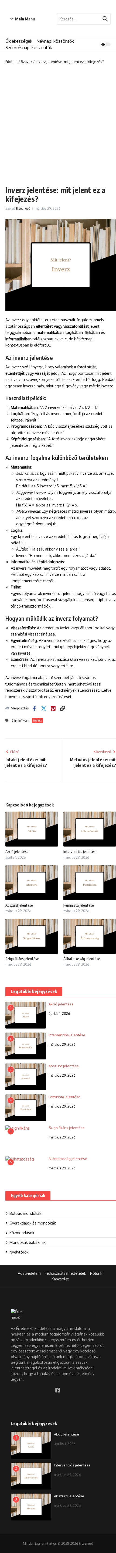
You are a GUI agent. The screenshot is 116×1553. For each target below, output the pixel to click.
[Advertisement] (58, 125)
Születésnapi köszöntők (28, 47)
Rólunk (96, 1273)
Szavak (26, 61)
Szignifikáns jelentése (22, 958)
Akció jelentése (17, 851)
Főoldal (11, 61)
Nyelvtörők (18, 1252)
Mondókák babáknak (27, 1242)
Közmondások (21, 1232)
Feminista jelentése (78, 905)
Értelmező (23, 208)
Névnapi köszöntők (55, 41)
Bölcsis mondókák (25, 1213)
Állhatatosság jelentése (81, 958)
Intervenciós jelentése (80, 851)
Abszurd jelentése (19, 905)
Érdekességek (18, 41)
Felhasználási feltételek (65, 1273)
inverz (37, 720)
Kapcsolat (60, 1279)
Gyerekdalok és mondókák (32, 1223)
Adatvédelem (29, 1273)
